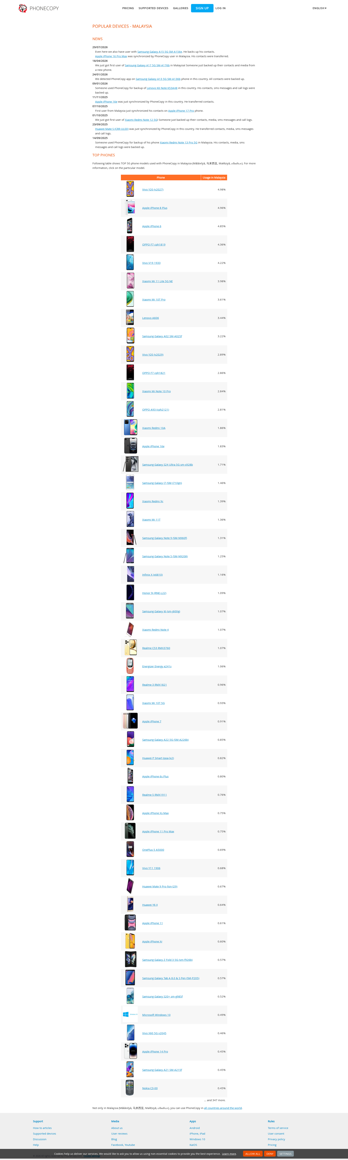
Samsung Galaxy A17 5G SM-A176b (147, 65)
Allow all (252, 1153)
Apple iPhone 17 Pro (181, 110)
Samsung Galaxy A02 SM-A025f (162, 336)
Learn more (229, 1153)
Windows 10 (197, 1139)
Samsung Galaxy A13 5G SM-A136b (158, 79)
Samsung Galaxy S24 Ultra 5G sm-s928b (167, 464)
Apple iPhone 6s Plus (155, 776)
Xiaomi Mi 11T (151, 519)
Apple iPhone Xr (152, 941)
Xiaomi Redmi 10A (153, 428)
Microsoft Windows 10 (156, 1015)
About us (117, 1128)
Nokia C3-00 (150, 1088)
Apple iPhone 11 (152, 923)
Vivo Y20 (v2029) (152, 354)
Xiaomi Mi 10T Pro (153, 299)
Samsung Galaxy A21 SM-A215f (162, 1070)
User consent (276, 1133)
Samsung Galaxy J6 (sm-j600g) (161, 611)
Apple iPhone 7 (151, 721)
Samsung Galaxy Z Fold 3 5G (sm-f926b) (167, 960)
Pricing (128, 8)
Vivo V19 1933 (151, 263)
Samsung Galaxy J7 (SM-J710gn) (162, 483)
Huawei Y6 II (150, 904)
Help (36, 1145)
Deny (269, 1153)
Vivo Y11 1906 (151, 868)
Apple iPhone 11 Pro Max (158, 831)
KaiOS (193, 1145)
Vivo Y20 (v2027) (152, 189)
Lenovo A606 (150, 318)
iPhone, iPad (197, 1133)
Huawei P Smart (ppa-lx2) (158, 758)
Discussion (39, 1139)
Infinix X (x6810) (152, 574)
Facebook (117, 1145)
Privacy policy (276, 1139)
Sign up (202, 8)
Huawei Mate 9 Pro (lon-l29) (159, 886)
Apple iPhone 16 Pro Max (111, 56)
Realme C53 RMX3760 (156, 648)
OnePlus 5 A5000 (153, 849)
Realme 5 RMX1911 (154, 794)
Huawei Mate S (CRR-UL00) (112, 129)
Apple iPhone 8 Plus (154, 208)
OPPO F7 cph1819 (153, 244)
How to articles (42, 1128)
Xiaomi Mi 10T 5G (153, 703)
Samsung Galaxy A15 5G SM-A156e (159, 51)
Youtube (130, 1145)
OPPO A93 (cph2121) (155, 409)
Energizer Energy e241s (156, 666)
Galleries (180, 8)
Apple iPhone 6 (151, 226)
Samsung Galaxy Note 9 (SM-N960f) (164, 538)
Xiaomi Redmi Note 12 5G (141, 119)
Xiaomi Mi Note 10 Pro (156, 391)
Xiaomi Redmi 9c (152, 501)
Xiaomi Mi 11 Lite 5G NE (157, 281)
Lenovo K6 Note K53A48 (162, 88)
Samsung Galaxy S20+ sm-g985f (162, 996)
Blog (114, 1139)
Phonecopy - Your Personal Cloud (38, 8)
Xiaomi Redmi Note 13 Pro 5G (178, 142)
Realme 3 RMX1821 (154, 684)
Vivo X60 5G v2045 (154, 1033)
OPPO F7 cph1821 (153, 373)
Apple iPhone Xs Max (155, 813)
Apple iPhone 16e (106, 101)
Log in (221, 8)
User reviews (119, 1133)
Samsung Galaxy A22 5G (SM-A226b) (165, 739)
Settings (285, 1153)
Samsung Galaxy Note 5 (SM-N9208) (165, 556)
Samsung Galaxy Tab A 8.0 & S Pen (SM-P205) (170, 978)
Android (195, 1128)
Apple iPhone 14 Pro (155, 1051)
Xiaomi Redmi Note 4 (155, 629)
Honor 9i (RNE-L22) (154, 593)
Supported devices (153, 8)
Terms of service (278, 1128)
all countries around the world (223, 1108)
